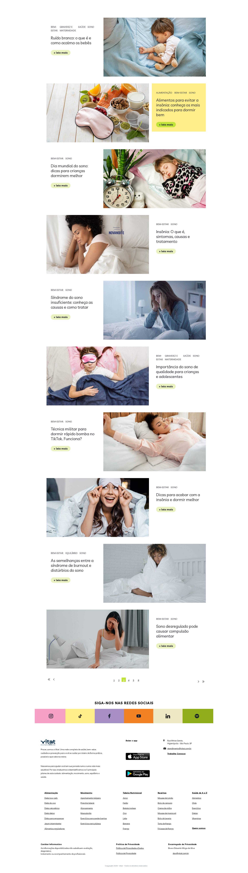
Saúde (82, 26)
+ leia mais (61, 52)
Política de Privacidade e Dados (130, 848)
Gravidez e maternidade (68, 28)
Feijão (125, 803)
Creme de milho (165, 808)
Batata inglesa (129, 808)
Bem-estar (54, 28)
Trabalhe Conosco (176, 753)
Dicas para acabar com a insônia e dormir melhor (178, 497)
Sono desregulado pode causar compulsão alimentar (177, 631)
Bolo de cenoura (165, 803)
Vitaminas (196, 818)
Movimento (86, 793)
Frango (126, 828)
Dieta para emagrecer (54, 818)
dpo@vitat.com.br (181, 853)
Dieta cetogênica (51, 808)
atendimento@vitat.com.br (179, 748)
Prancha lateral (87, 803)
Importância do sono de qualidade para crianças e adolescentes (177, 371)
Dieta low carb (51, 798)
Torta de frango (164, 823)
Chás (194, 803)
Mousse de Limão (165, 798)
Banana (126, 823)
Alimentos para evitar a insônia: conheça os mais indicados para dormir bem (178, 107)
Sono (91, 26)
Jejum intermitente (52, 823)
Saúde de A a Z (199, 793)
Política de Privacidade (126, 853)
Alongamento (87, 808)
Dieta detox (49, 813)
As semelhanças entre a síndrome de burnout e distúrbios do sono (72, 565)
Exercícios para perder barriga (94, 818)
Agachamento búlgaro (91, 798)
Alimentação (164, 92)
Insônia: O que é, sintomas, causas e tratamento (173, 236)
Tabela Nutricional (132, 793)
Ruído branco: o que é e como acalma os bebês (71, 40)
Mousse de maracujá (167, 813)
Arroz (125, 798)
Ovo (125, 813)
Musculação (86, 813)
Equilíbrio (71, 553)
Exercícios (196, 808)
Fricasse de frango (166, 828)
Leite (125, 818)
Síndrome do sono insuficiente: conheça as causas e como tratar (72, 302)
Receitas (162, 793)
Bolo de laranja (164, 818)
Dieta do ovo (50, 803)
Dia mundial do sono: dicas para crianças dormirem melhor (69, 170)
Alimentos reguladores (54, 828)
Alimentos (196, 798)
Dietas (195, 813)
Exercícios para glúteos (91, 823)
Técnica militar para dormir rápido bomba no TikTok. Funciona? (72, 433)
